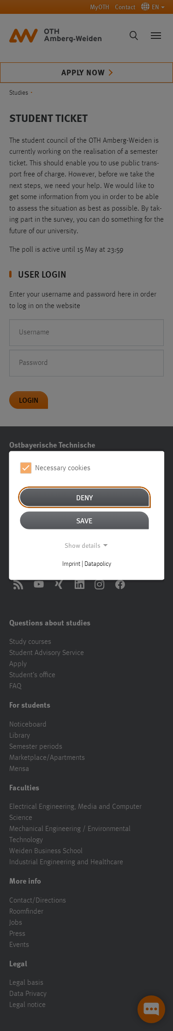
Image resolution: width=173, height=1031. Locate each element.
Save (84, 520)
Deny (84, 497)
